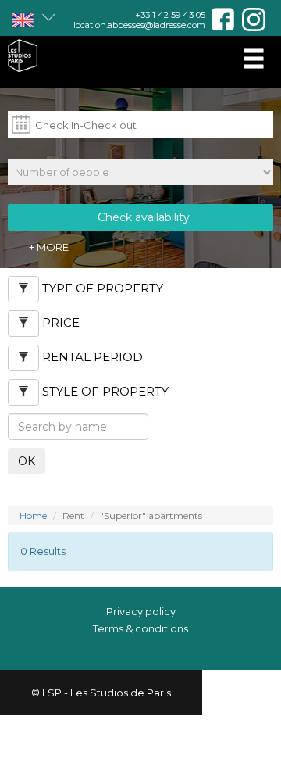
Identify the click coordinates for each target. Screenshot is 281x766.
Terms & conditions (140, 628)
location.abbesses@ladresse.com (139, 25)
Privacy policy (141, 611)
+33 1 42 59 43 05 (170, 14)
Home (33, 515)
